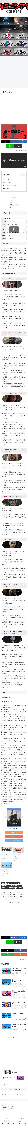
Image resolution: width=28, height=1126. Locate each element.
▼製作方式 (12, 887)
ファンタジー (20, 887)
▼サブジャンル (6, 885)
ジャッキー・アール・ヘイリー (17, 894)
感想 (8, 188)
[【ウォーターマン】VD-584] (6, 865)
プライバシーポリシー (7, 1121)
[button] (18, 146)
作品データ (9, 179)
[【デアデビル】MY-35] (6, 850)
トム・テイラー (17, 890)
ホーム (7, 1118)
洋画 (4, 883)
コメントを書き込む (14, 1089)
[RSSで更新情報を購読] (20, 954)
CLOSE (22, 174)
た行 (8, 883)
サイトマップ (20, 1118)
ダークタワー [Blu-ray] (11, 828)
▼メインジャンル (15, 883)
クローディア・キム (7, 892)
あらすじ (9, 182)
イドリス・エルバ (6, 898)
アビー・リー (5, 894)
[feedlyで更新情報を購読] (7, 954)
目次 (12, 197)
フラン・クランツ (17, 892)
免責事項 (21, 1121)
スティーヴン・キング (17, 898)
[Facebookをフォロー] (20, 950)
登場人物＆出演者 (11, 185)
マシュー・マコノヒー (20, 896)
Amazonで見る (14, 832)
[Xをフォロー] (7, 950)
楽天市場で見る (14, 836)
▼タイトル (5, 887)
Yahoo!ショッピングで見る (14, 840)
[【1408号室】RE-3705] (18, 850)
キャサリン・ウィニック (8, 896)
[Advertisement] (14, 72)
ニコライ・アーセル (7, 890)
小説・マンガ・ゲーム (16, 885)
